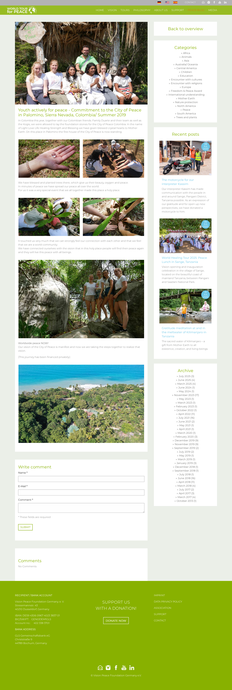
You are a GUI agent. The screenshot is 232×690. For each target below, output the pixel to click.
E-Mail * (22, 486)
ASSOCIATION (162, 607)
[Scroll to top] (225, 683)
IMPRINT (159, 595)
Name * (22, 472)
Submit (25, 527)
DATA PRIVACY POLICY (168, 601)
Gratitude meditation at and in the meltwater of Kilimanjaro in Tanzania (184, 332)
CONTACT (160, 620)
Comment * (25, 499)
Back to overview (185, 28)
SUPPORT (160, 614)
